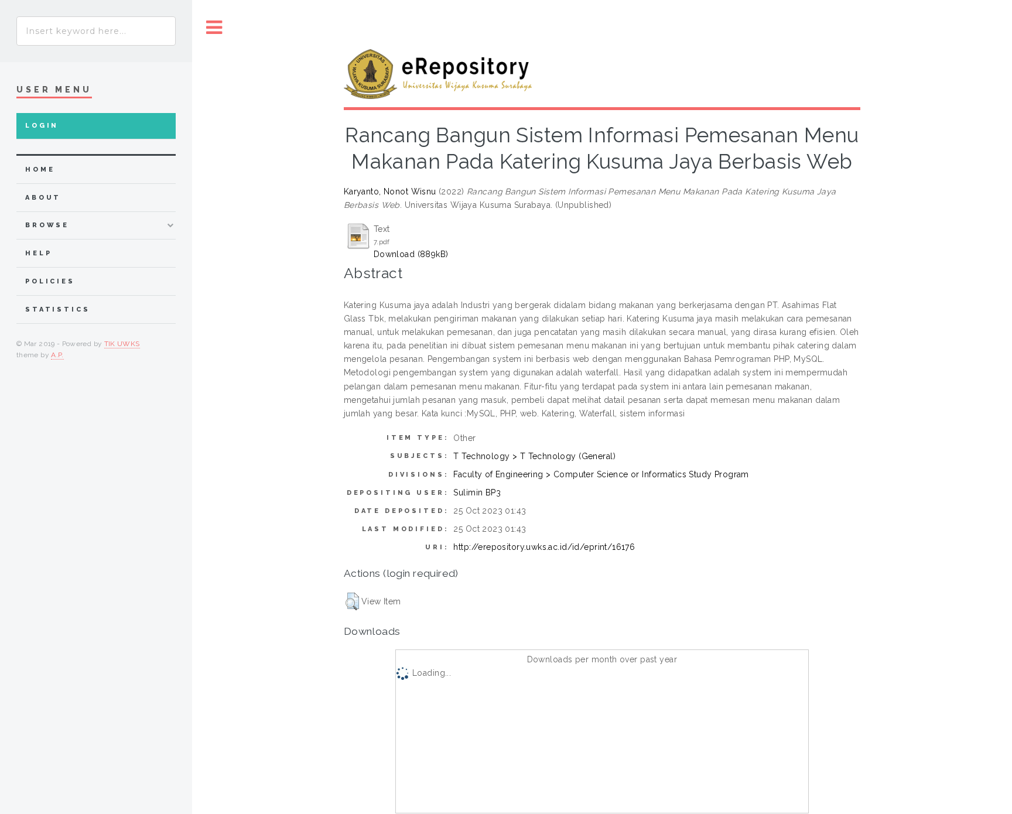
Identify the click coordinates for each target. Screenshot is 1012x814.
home (39, 169)
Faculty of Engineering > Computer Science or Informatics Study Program (600, 474)
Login (42, 125)
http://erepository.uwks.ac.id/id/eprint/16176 (544, 547)
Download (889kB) (411, 254)
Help (38, 253)
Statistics (57, 309)
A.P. (57, 355)
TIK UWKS (122, 344)
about (43, 197)
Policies (50, 281)
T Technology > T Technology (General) (534, 456)
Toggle (214, 28)
